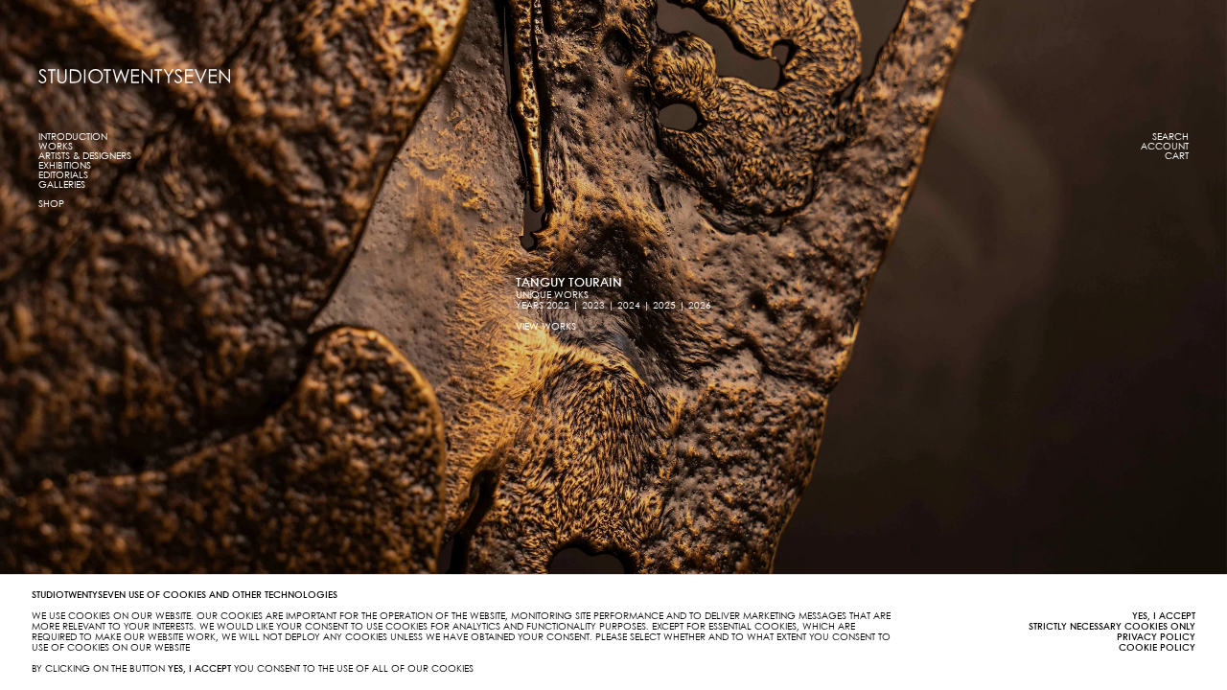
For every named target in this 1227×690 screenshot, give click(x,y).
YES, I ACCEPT (1163, 616)
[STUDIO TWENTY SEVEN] (134, 76)
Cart (1177, 156)
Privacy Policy (1156, 637)
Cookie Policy (1157, 648)
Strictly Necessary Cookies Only (1112, 627)
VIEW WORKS (546, 327)
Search (1170, 137)
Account (1165, 146)
